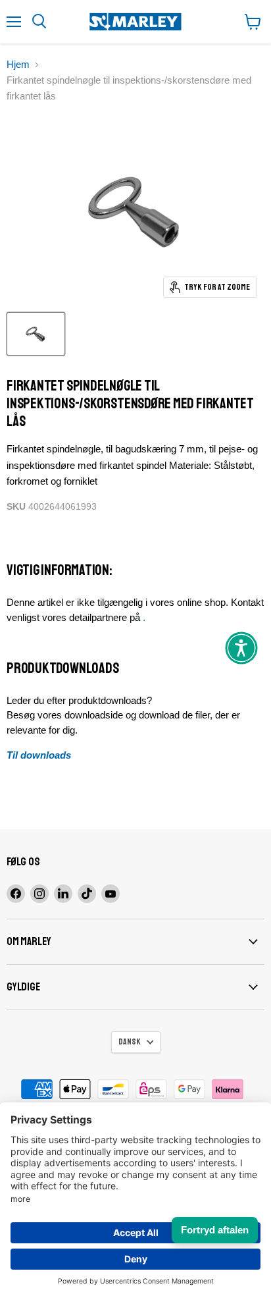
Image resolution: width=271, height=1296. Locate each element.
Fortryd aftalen (215, 1229)
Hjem (18, 64)
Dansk (129, 1042)
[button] (241, 648)
